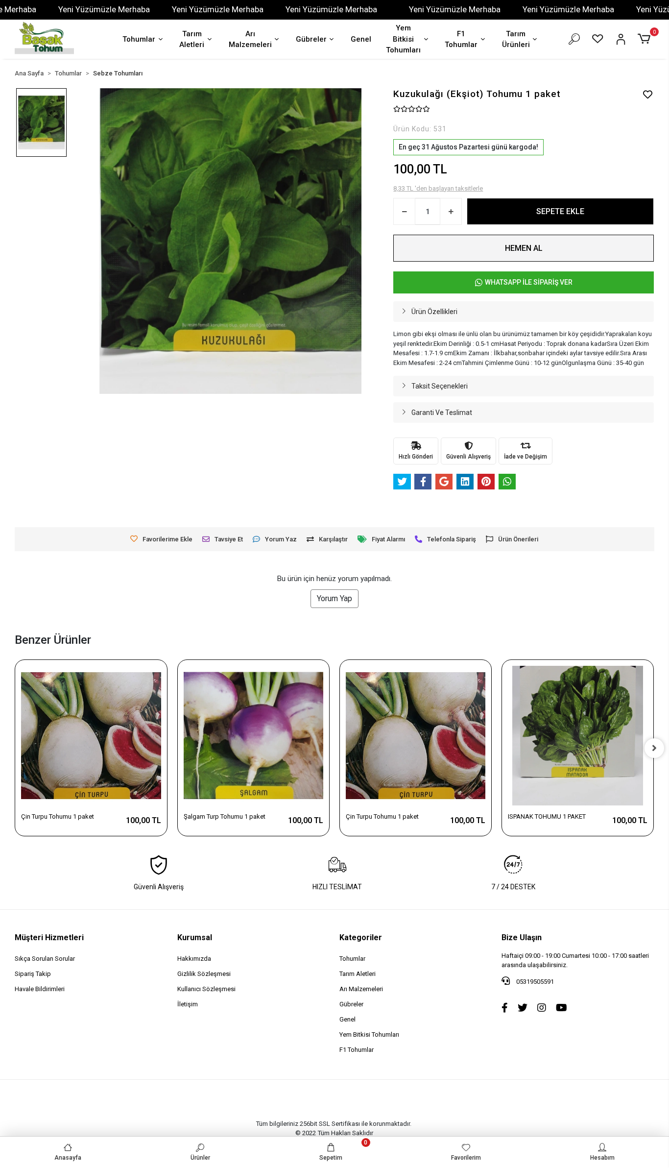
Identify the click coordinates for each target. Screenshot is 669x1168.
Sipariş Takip (33, 973)
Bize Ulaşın (522, 937)
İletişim (187, 1004)
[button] (646, 39)
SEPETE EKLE (560, 211)
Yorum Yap (334, 598)
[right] (654, 748)
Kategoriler (360, 937)
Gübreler (311, 39)
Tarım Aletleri (191, 39)
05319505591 (534, 981)
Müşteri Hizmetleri (49, 937)
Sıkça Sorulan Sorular (45, 958)
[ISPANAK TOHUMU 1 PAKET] (577, 735)
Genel (361, 39)
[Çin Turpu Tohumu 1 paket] (91, 735)
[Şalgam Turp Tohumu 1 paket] (253, 735)
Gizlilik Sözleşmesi (204, 973)
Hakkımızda (194, 958)
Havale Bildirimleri (40, 989)
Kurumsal (194, 937)
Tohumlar (138, 39)
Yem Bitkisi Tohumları (403, 39)
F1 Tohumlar (461, 39)
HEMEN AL (524, 248)
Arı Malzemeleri (250, 39)
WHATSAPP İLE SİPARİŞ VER (529, 282)
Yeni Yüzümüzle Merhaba (104, 9)
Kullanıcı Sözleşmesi (206, 989)
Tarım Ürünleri (516, 39)
